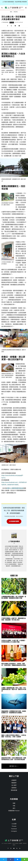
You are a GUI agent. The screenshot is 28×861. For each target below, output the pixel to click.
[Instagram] (10, 848)
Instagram (14, 831)
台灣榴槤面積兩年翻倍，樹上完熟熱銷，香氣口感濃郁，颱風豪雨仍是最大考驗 (13, 597)
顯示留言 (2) (13, 766)
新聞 (14, 803)
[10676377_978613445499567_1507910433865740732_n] (14, 347)
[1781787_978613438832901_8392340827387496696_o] (7, 242)
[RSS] (16, 848)
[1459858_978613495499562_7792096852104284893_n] (7, 194)
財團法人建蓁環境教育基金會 (15, 488)
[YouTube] (13, 848)
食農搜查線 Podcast (14, 810)
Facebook (14, 828)
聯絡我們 (14, 782)
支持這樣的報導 (14, 521)
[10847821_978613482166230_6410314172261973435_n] (14, 176)
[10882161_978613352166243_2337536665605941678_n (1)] (7, 61)
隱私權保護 (14, 790)
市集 (14, 805)
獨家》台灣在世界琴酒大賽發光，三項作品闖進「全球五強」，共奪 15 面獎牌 (13, 736)
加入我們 (14, 785)
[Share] (7, 25)
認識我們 (14, 780)
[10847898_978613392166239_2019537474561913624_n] (14, 462)
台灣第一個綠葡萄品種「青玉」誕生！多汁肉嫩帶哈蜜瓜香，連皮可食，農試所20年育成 (13, 689)
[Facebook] (8, 848)
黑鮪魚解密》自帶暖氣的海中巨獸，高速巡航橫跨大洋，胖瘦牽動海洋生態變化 (13, 712)
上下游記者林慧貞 (4, 22)
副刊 (14, 808)
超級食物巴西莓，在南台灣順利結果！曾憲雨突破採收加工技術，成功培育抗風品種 (13, 758)
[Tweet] (11, 25)
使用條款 (14, 787)
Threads (14, 826)
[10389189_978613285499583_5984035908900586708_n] (7, 364)
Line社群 (14, 823)
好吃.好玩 (12, 22)
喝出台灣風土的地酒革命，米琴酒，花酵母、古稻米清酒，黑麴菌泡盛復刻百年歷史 (13, 664)
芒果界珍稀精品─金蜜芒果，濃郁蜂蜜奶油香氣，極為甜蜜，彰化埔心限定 (13, 619)
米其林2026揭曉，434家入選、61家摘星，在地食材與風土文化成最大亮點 (13, 641)
